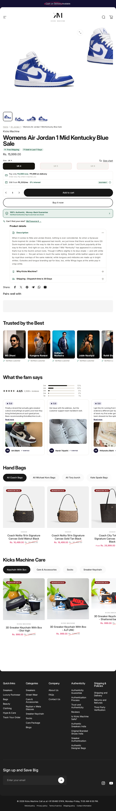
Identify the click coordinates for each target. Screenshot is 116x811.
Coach (24, 532)
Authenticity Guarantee (77, 691)
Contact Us (54, 699)
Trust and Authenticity (77, 706)
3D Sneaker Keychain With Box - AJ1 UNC (68, 628)
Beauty (6, 703)
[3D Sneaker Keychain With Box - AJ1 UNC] (68, 598)
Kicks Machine (11, 131)
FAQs (51, 694)
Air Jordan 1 (16, 127)
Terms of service (55, 806)
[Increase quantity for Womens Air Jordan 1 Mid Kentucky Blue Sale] (19, 192)
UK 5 (56, 166)
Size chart (108, 160)
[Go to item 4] (43, 118)
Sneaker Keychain (35, 713)
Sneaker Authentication (78, 739)
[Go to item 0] (7, 116)
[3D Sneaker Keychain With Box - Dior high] (24, 599)
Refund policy (30, 806)
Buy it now (58, 202)
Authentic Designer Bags (78, 746)
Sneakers (7, 690)
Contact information (84, 806)
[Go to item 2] (19, 119)
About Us (53, 690)
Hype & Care (9, 713)
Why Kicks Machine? (26, 271)
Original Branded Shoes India (79, 732)
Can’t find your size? (23, 221)
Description (22, 232)
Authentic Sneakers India (78, 725)
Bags (5, 699)
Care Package (33, 722)
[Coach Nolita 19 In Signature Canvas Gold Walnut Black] (24, 507)
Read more (9, 419)
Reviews (75, 712)
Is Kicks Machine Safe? (80, 717)
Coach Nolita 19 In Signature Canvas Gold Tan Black (68, 537)
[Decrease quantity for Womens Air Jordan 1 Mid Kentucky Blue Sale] (6, 192)
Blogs (29, 727)
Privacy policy (42, 806)
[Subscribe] (61, 780)
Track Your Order (11, 717)
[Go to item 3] (31, 118)
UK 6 (93, 166)
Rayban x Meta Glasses (33, 707)
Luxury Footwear (11, 694)
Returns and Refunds (100, 701)
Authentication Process (78, 698)
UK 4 (19, 166)
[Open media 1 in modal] (80, 33)
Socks (29, 718)
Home (5, 127)
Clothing (7, 708)
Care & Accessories (32, 700)
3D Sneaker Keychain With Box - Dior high (24, 629)
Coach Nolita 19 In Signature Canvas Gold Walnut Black (23, 537)
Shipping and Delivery (100, 694)
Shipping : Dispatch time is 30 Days (34, 279)
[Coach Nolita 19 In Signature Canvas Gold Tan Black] (68, 507)
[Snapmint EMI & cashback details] (110, 182)
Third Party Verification (99, 708)
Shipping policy (69, 806)
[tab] (15, 477)
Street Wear (32, 694)
